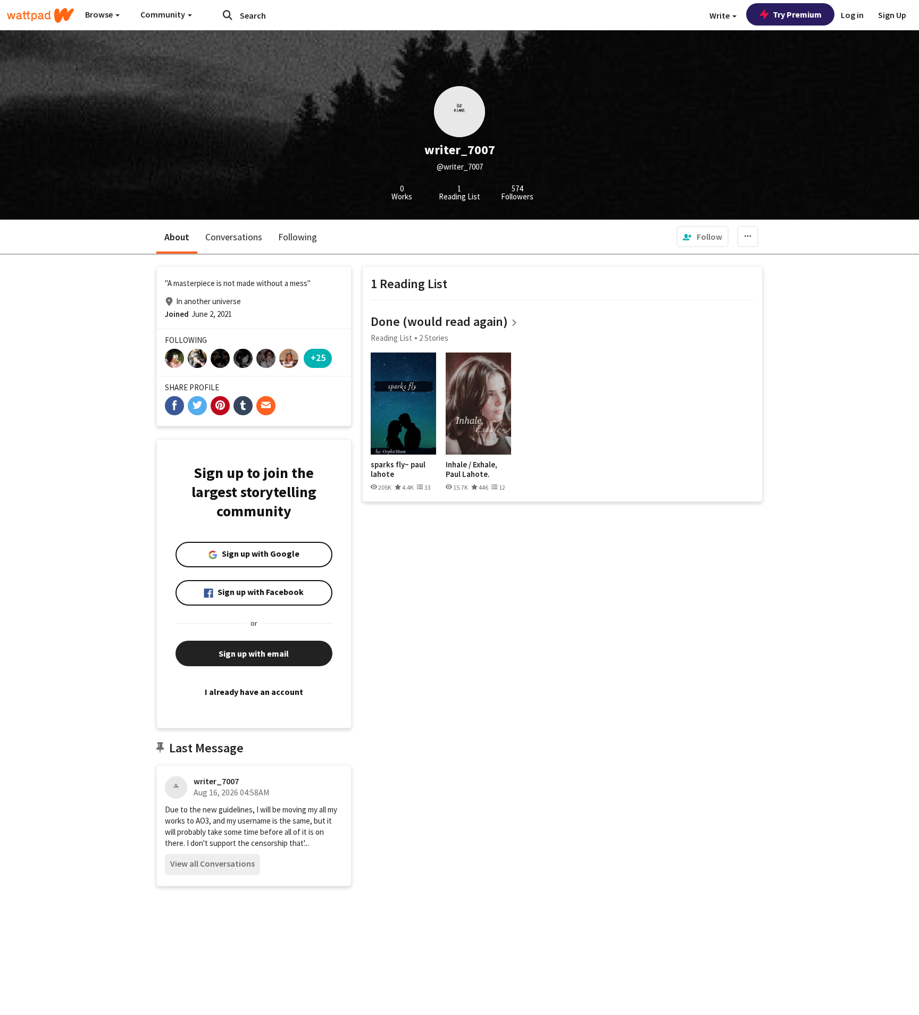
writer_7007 (216, 781)
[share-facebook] (174, 405)
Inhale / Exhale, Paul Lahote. (471, 469)
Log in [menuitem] (852, 15)
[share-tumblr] (243, 405)
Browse (99, 14)
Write (720, 15)
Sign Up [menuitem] (892, 15)
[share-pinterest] (220, 405)
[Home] (40, 15)
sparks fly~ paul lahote (398, 469)
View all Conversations (212, 863)
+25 (318, 357)
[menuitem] (702, 236)
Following (297, 237)
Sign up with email (254, 653)
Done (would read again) (439, 321)
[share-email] (265, 405)
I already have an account (254, 691)
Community (163, 14)
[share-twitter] (197, 405)
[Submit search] (228, 14)
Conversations (233, 237)
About (176, 237)
